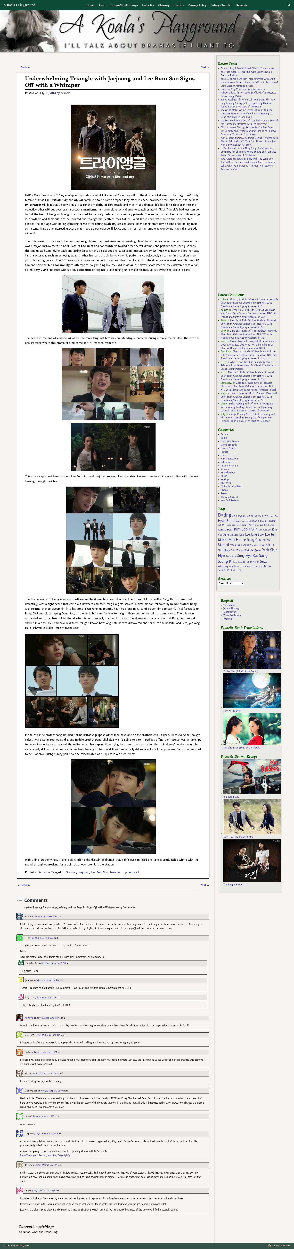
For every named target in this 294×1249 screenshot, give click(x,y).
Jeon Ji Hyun (259, 521)
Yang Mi (232, 566)
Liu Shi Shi (264, 540)
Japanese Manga (229, 465)
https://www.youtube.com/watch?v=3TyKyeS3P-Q (44, 1155)
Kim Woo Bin (264, 529)
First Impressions (229, 458)
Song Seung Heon (240, 562)
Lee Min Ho (231, 539)
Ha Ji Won (263, 515)
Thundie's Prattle (232, 615)
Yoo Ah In (240, 566)
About (103, 5)
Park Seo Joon (252, 550)
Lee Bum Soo (99, 872)
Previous (23, 67)
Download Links (229, 444)
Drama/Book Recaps (124, 5)
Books (224, 437)
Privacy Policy (197, 5)
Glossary (163, 5)
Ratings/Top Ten (221, 5)
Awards (224, 434)
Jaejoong (83, 872)
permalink (134, 872)
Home (90, 5)
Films (223, 455)
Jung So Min (247, 525)
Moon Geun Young (239, 545)
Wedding (223, 566)
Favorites (148, 5)
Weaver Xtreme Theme (281, 1246)
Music (224, 476)
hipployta (29, 1018)
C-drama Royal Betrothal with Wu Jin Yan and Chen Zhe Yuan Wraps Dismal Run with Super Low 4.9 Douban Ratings (247, 72)
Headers (179, 5)
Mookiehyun (229, 612)
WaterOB (228, 619)
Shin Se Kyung (230, 556)
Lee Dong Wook (237, 535)
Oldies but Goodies (230, 486)
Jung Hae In (236, 525)
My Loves (226, 483)
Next (205, 67)
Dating (224, 515)
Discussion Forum (230, 441)
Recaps (224, 490)
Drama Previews (229, 448)
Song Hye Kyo (247, 556)
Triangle (114, 872)
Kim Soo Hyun (246, 529)
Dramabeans (229, 605)
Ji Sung (228, 525)
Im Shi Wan (69, 872)
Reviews (241, 5)
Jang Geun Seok (243, 521)
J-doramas (226, 462)
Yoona (247, 566)
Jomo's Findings (231, 608)
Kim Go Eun (258, 525)
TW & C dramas (229, 497)
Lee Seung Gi (249, 540)
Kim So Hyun (225, 529)
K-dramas (44, 872)
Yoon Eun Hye (259, 566)
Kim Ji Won (269, 525)
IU (233, 520)
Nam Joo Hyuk (257, 545)
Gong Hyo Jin (239, 515)
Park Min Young (234, 550)
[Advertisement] (243, 233)
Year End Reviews (230, 500)
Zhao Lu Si (235, 570)
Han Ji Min (274, 516)
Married (223, 545)
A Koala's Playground (19, 4)
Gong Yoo (252, 515)
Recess (224, 493)
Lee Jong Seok (254, 534)
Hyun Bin (224, 520)
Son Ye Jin (253, 561)
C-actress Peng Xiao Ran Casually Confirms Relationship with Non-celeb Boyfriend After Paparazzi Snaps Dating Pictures (249, 93)
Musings (225, 479)
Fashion (224, 451)
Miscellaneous (228, 472)
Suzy (264, 561)
